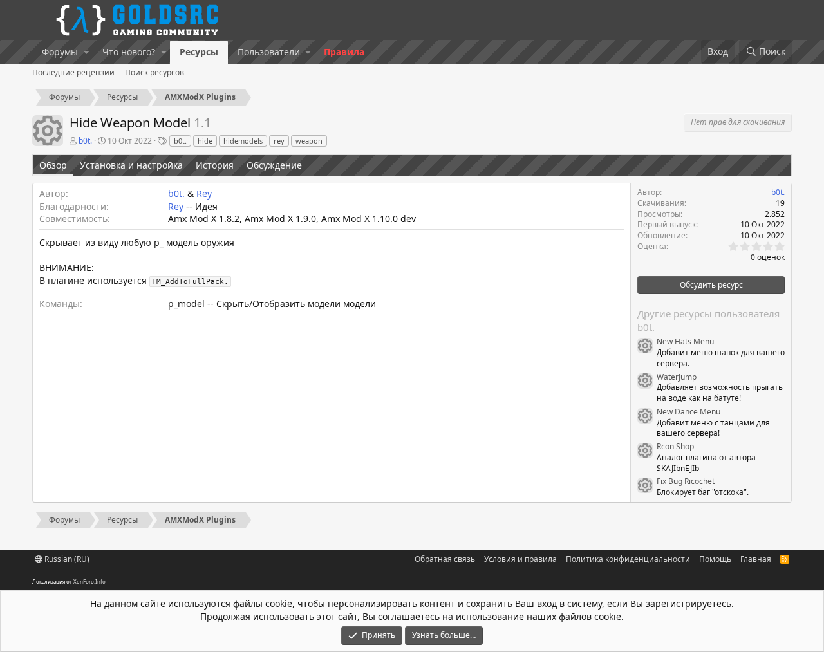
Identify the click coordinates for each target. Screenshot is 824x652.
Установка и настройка (131, 165)
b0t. (180, 140)
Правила (344, 52)
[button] (86, 52)
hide (205, 140)
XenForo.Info (89, 581)
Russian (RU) (65, 559)
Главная (755, 559)
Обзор (53, 165)
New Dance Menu (688, 411)
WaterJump (677, 376)
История (215, 165)
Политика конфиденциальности (628, 559)
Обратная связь (445, 559)
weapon (309, 140)
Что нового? (128, 52)
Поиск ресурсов (154, 72)
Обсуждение (274, 165)
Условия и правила (520, 559)
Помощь (715, 559)
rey (279, 140)
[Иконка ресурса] (645, 345)
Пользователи (269, 52)
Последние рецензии (73, 72)
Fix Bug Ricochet (686, 481)
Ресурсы (199, 52)
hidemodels (243, 140)
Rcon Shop (675, 446)
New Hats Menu (685, 341)
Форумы (60, 52)
